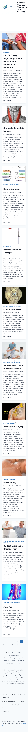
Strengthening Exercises (10, 541)
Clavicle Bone (5, 691)
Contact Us (20, 660)
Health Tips (21, 658)
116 (3, 644)
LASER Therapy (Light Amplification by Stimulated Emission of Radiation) (13, 61)
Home (7, 652)
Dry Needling (9, 482)
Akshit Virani (8, 610)
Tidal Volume (5, 711)
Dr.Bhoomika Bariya (9, 371)
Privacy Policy (10, 663)
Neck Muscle (17, 125)
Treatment (16, 478)
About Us (13, 652)
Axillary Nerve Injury (13, 426)
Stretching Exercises (15, 362)
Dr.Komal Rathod (9, 485)
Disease (5, 422)
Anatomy (5, 125)
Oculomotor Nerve (12, 309)
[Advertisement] (14, 22)
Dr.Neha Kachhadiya (9, 70)
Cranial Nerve (13, 306)
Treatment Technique (9, 479)
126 (13, 644)
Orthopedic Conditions (14, 655)
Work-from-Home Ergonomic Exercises (13, 701)
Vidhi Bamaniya (8, 134)
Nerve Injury (11, 422)
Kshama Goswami (9, 312)
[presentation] (14, 41)
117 (7, 644)
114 (17, 641)
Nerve (19, 306)
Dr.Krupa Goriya (8, 429)
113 (13, 641)
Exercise (5, 361)
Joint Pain (11, 361)
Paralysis (12, 423)
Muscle (11, 125)
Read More (7, 100)
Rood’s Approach (11, 189)
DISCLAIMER (18, 663)
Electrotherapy (7, 52)
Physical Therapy (8, 184)
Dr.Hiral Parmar (8, 192)
